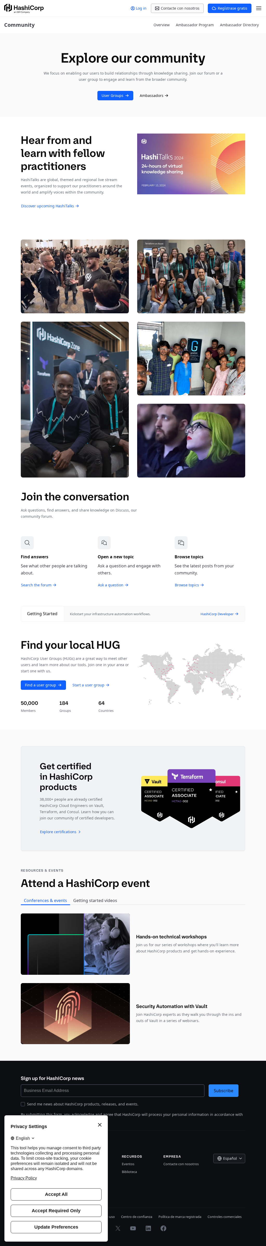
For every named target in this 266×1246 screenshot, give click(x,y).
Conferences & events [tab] (45, 900)
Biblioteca (129, 1171)
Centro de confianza (136, 1216)
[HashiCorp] (24, 8)
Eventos (128, 1164)
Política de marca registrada (179, 1216)
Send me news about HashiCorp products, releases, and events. (82, 1104)
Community (19, 24)
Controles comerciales (225, 1216)
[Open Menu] (259, 8)
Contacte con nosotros (181, 1164)
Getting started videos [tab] (95, 900)
